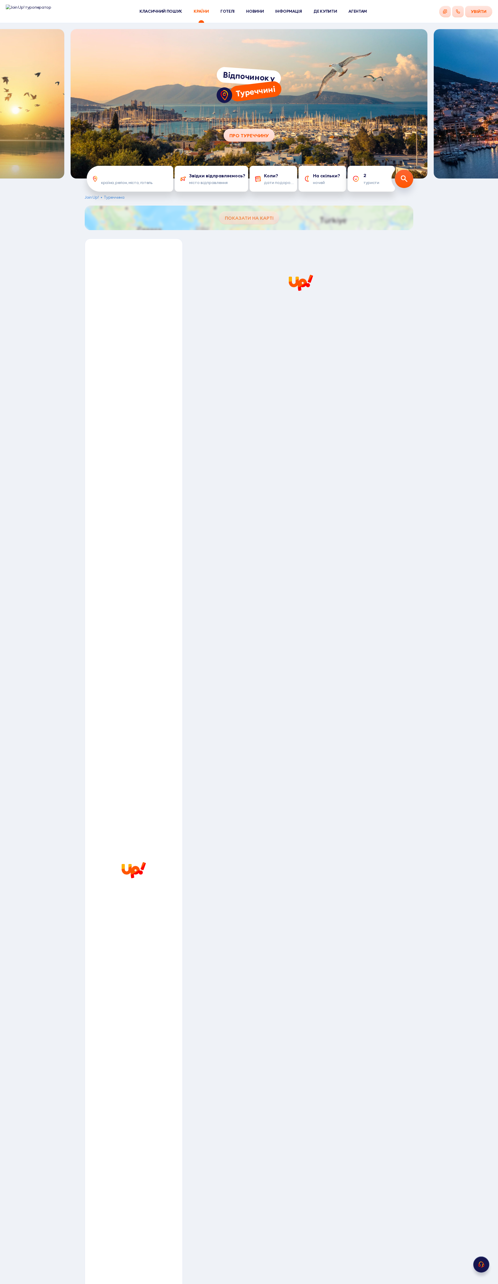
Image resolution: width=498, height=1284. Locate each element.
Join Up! (92, 197)
